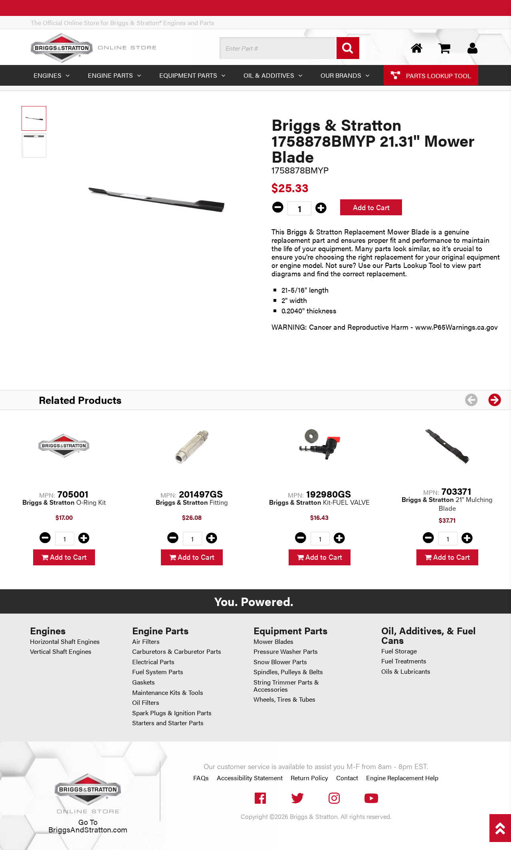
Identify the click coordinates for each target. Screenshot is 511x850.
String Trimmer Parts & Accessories (286, 685)
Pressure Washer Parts (286, 651)
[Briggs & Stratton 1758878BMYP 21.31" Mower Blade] (154, 198)
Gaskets (143, 682)
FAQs (201, 778)
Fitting (192, 503)
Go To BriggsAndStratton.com (87, 825)
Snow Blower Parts (280, 661)
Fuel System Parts (157, 671)
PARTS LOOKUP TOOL (437, 75)
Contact (347, 778)
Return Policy (309, 778)
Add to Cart (371, 207)
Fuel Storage (399, 650)
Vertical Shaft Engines (60, 651)
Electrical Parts (153, 661)
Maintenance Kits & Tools (167, 692)
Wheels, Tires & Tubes (284, 699)
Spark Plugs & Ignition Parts (172, 712)
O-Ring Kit (64, 503)
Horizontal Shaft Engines (65, 641)
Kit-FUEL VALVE (319, 503)
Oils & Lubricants (405, 671)
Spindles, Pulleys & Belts (288, 671)
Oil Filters (145, 702)
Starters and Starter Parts (168, 722)
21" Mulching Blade (447, 504)
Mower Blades (273, 641)
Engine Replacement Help (402, 778)
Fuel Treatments (403, 660)
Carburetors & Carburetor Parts (176, 651)
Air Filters (146, 641)
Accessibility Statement (250, 778)
